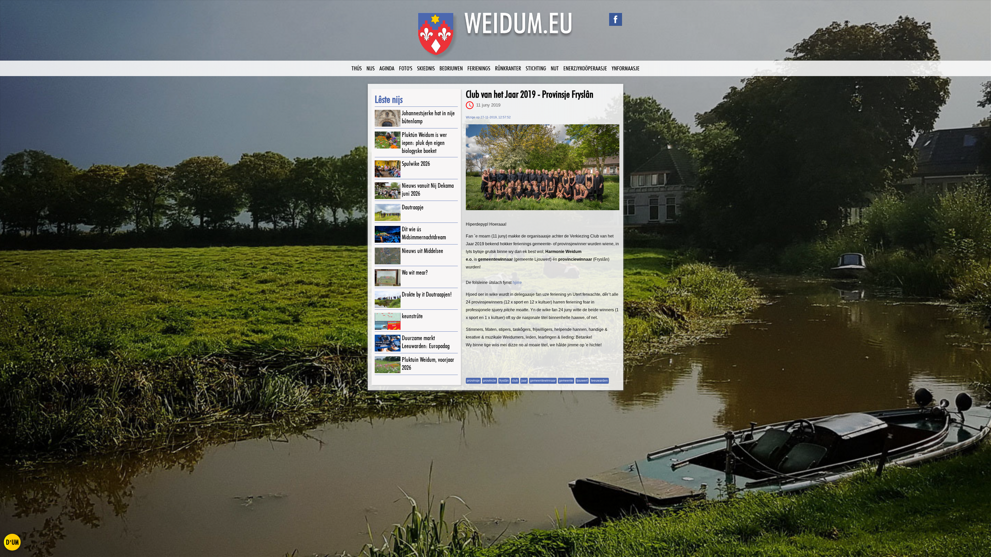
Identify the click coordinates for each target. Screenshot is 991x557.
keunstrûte (412, 316)
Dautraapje (412, 207)
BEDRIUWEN (451, 68)
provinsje (473, 380)
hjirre (517, 282)
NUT (555, 68)
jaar (524, 380)
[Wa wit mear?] (388, 277)
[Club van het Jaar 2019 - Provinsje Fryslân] (542, 167)
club (515, 380)
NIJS (370, 68)
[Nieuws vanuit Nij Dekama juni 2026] (388, 190)
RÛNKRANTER (508, 68)
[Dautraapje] (388, 212)
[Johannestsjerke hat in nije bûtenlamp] (388, 118)
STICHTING (536, 68)
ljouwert (582, 380)
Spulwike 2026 (416, 163)
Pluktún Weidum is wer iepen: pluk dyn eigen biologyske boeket (424, 142)
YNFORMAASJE (626, 68)
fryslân (504, 380)
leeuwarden (599, 380)
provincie (489, 380)
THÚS (356, 68)
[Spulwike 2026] (388, 168)
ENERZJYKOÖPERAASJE (585, 68)
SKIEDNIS (426, 68)
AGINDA (386, 68)
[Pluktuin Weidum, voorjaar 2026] (388, 364)
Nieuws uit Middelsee (422, 251)
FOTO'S (405, 68)
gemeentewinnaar (543, 380)
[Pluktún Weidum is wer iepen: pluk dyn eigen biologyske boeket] (388, 140)
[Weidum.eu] (495, 37)
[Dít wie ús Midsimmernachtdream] (388, 234)
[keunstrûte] (388, 321)
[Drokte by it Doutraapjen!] (388, 299)
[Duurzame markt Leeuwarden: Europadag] (388, 343)
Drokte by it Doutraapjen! (427, 294)
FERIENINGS (478, 68)
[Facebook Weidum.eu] (615, 19)
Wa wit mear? (415, 272)
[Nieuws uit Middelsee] (388, 256)
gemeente (566, 380)
